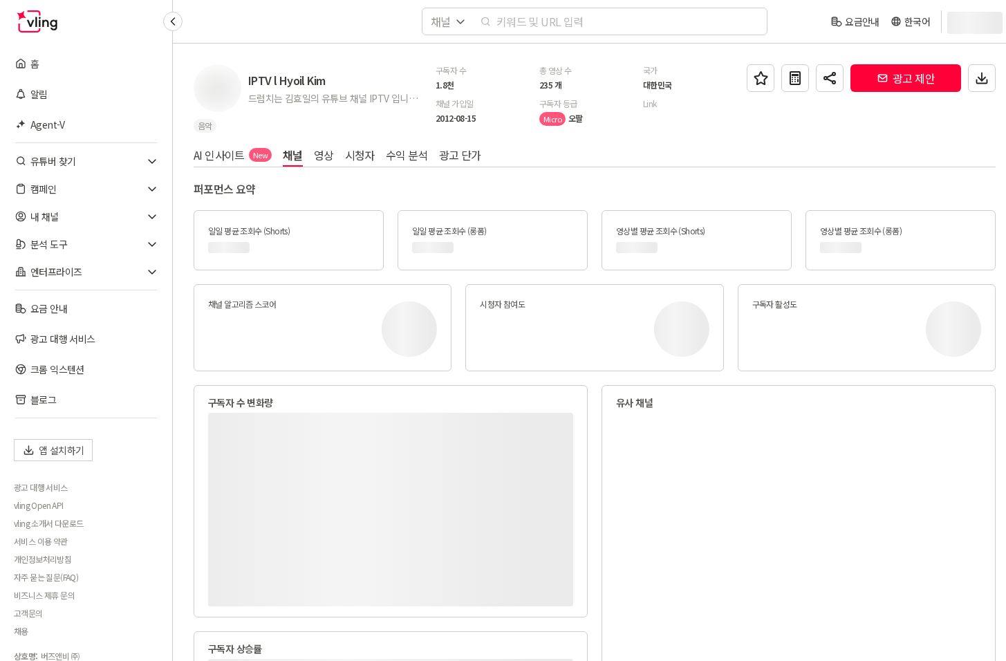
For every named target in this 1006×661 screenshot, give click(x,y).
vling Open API (39, 505)
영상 (324, 155)
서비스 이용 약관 (41, 541)
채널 (293, 155)
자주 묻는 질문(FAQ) (46, 577)
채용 (21, 631)
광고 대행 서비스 (41, 487)
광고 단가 (460, 155)
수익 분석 (407, 155)
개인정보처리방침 (42, 559)
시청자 (360, 155)
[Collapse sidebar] (173, 21)
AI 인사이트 (231, 155)
